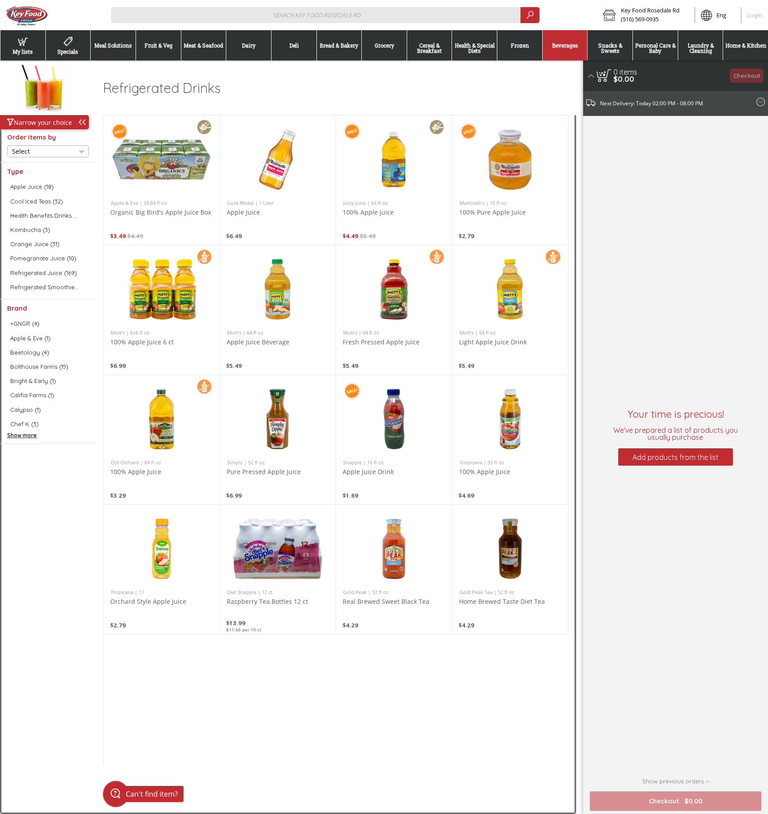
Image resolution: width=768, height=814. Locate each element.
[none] (162, 180)
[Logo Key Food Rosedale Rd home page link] (26, 15)
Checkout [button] (746, 75)
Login (754, 15)
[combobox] (325, 15)
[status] (625, 72)
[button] (646, 15)
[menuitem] (22, 45)
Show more (22, 435)
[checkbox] (48, 186)
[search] (529, 15)
